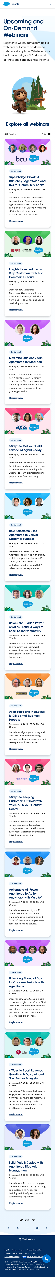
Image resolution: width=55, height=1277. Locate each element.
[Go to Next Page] (47, 1228)
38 (37, 1227)
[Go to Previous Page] (8, 1228)
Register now (16, 221)
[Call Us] (46, 1258)
